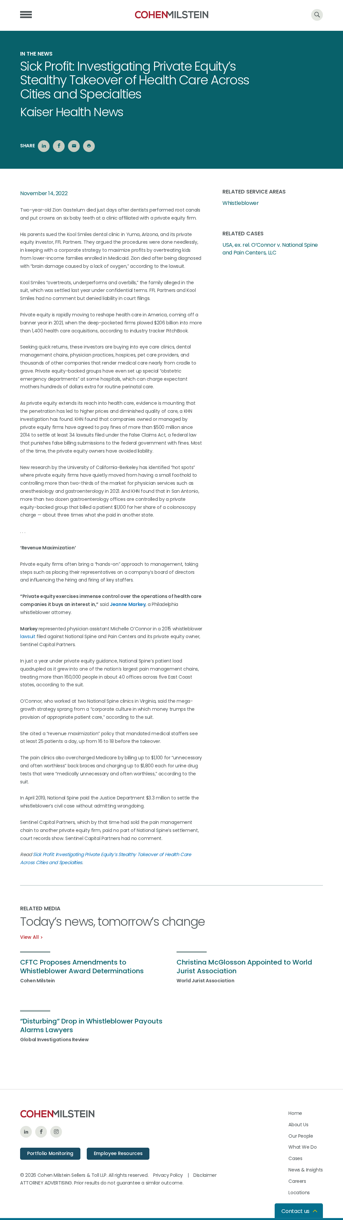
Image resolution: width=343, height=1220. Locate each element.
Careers (297, 1181)
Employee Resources (118, 1153)
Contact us (295, 1211)
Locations (299, 1192)
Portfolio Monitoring (50, 1153)
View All (29, 937)
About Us (298, 1124)
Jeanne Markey (127, 604)
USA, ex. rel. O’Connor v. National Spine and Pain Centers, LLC (270, 248)
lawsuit (28, 636)
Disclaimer (205, 1175)
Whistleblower (240, 203)
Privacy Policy (168, 1175)
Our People (300, 1136)
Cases (295, 1158)
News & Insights (305, 1169)
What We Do (302, 1147)
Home (295, 1113)
